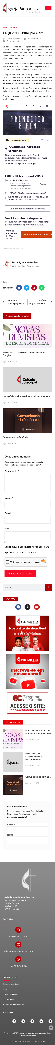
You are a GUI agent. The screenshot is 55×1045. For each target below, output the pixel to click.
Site (7, 528)
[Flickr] (50, 1021)
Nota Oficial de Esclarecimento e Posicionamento (27, 396)
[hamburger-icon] (48, 8)
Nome (9, 498)
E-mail (9, 513)
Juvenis (13, 27)
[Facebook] (18, 607)
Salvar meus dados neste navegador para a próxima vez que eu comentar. (27, 549)
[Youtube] (37, 607)
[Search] (48, 587)
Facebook (33, 96)
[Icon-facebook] (14, 1021)
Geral (6, 27)
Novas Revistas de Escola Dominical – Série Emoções (24, 354)
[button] (19, 288)
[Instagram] (27, 607)
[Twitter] (23, 1021)
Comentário (12, 471)
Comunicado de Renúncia (15, 437)
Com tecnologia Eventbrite (13, 248)
